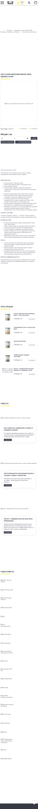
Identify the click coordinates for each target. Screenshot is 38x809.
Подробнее (32, 319)
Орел (22, 4)
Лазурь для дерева (20, 341)
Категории (9, 30)
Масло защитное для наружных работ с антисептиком (24, 314)
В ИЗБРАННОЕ (23, 128)
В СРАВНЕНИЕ (34, 128)
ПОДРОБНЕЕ (8, 440)
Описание (3, 170)
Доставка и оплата (11, 170)
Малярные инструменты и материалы (10, 32)
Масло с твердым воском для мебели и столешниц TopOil (23, 369)
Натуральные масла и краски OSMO (23, 30)
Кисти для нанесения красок (29, 32)
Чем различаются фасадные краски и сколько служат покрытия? (19, 474)
